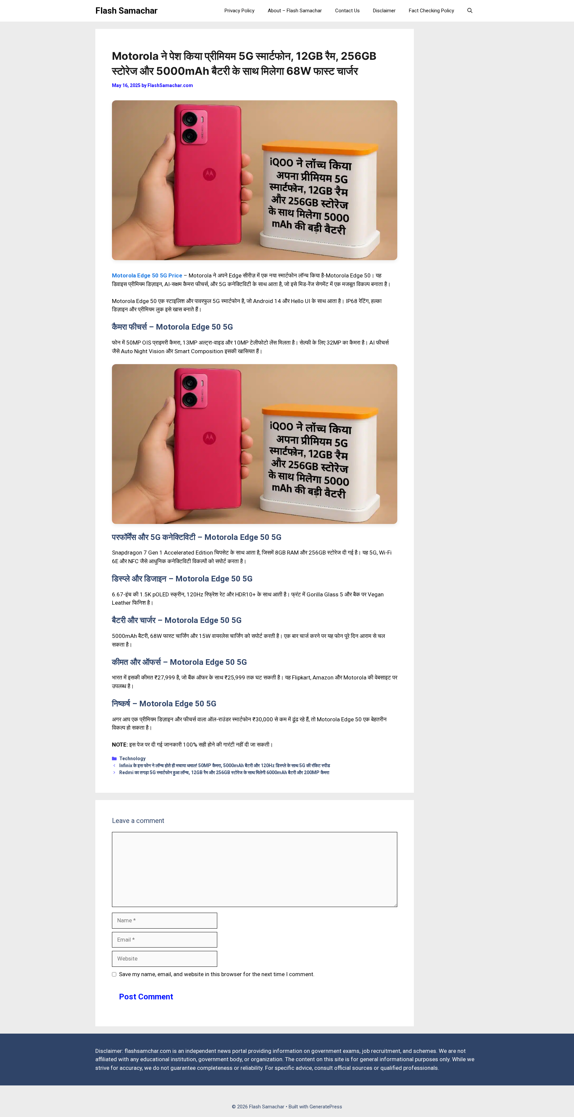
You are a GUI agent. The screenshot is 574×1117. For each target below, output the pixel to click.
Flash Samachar (126, 11)
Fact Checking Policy (431, 11)
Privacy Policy (239, 11)
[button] (470, 11)
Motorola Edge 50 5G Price (147, 275)
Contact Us (347, 11)
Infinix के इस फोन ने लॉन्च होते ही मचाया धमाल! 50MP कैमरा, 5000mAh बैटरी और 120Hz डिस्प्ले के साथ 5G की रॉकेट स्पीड (224, 765)
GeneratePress (326, 1107)
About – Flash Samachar (295, 11)
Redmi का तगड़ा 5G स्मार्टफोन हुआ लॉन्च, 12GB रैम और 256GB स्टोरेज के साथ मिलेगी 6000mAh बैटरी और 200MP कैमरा (224, 772)
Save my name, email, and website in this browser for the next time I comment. (217, 974)
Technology (132, 758)
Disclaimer (384, 11)
